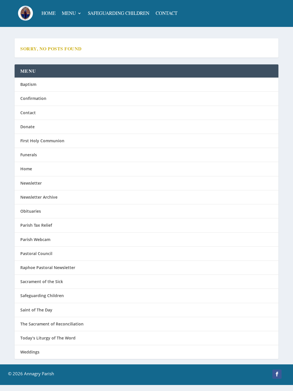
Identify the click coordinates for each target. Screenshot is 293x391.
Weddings (29, 352)
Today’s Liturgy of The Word (48, 338)
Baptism (28, 84)
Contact (166, 13)
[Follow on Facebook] (277, 374)
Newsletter (31, 183)
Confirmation (33, 98)
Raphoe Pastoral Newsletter (47, 267)
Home (48, 13)
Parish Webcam (35, 239)
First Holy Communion (42, 140)
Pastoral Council (36, 253)
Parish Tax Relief (36, 225)
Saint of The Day (36, 310)
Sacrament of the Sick (41, 281)
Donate (27, 126)
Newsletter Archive (39, 197)
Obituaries (30, 211)
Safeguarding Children (118, 13)
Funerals (28, 154)
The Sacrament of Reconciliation (52, 324)
